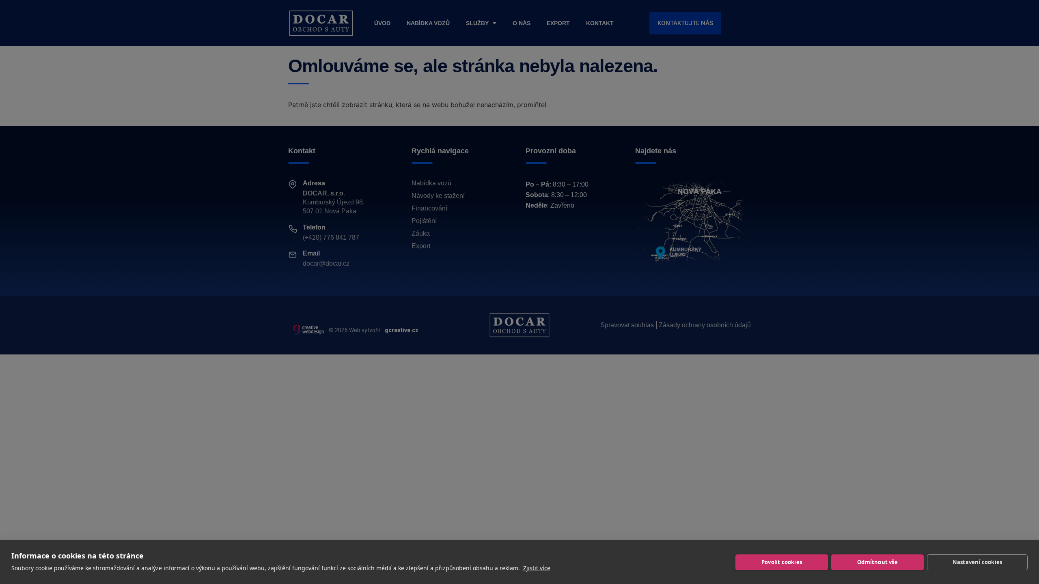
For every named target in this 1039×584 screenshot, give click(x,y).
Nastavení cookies (977, 562)
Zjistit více (536, 568)
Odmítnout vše (877, 562)
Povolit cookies (781, 562)
